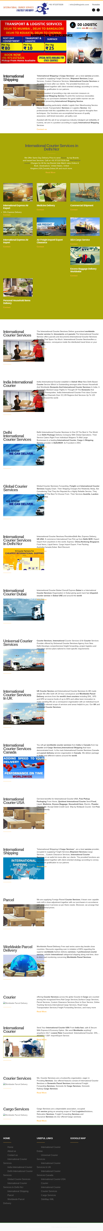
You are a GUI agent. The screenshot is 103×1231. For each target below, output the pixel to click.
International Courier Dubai (14, 592)
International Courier (13, 1030)
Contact (7, 215)
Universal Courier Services (17, 643)
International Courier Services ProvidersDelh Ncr (59, 536)
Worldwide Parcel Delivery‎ (17, 948)
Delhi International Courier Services (17, 436)
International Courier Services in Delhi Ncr (51, 147)
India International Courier (17, 384)
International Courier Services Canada (17, 748)
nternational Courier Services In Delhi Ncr (17, 540)
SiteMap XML (47, 1199)
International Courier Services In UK (17, 695)
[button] (7, 42)
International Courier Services (17, 333)
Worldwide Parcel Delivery (48, 946)
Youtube (96, 4)
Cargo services (74, 1117)
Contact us (42, 129)
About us (12, 1151)
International (42, 590)
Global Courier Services (15, 488)
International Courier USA (13, 801)
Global (40, 486)
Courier (9, 997)
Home (10, 1147)
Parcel (63, 158)
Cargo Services (16, 1109)
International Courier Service (77, 339)
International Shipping (13, 851)
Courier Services (17, 1078)
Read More (51, 172)
